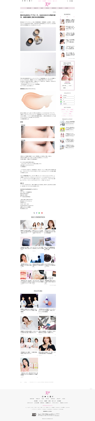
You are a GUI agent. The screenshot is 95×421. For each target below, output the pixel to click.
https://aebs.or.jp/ (57, 415)
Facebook (64, 103)
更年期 (49, 400)
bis (44, 407)
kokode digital (61, 409)
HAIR (42, 8)
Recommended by (71, 58)
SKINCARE (29, 8)
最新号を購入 (64, 85)
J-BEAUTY (39, 0)
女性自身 (53, 407)
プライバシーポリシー (55, 402)
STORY (35, 407)
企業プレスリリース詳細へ (25, 207)
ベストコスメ (49, 0)
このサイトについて (30, 402)
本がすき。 (39, 409)
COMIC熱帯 (62, 407)
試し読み (70, 85)
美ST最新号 (44, 0)
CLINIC (66, 8)
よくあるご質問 (36, 402)
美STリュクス (55, 0)
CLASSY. (29, 407)
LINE (64, 101)
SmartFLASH (57, 407)
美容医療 (45, 400)
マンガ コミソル (34, 409)
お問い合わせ (42, 402)
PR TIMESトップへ (24, 208)
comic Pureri (68, 407)
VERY (32, 407)
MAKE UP (36, 8)
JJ (25, 407)
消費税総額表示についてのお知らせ (47, 411)
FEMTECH (54, 8)
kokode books (55, 409)
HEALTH (60, 8)
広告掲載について (48, 402)
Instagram (65, 95)
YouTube (64, 97)
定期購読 (64, 87)
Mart (38, 407)
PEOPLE (47, 8)
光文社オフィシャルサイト (64, 402)
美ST (41, 407)
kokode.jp (44, 409)
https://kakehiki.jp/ (26, 196)
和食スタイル (48, 407)
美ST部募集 (71, 0)
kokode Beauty (49, 409)
